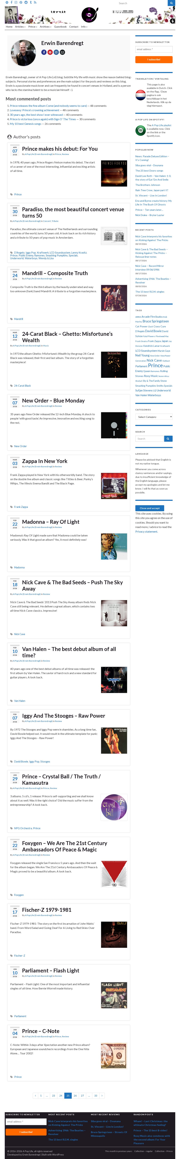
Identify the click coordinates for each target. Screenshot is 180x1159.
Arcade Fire (148, 316)
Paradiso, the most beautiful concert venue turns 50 (73, 212)
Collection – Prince (164, 1151)
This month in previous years (118, 1151)
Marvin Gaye (164, 351)
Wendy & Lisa (46, 258)
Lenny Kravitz (79, 252)
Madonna (19, 567)
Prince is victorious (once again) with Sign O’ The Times (43, 119)
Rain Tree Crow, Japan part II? (151, 190)
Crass (157, 326)
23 (53, 1095)
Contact (73, 26)
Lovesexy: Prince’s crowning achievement (34, 110)
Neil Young (142, 355)
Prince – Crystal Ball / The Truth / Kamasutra (61, 779)
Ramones (39, 255)
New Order (20, 446)
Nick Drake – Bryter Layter (149, 215)
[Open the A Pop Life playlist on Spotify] (7, 2)
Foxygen (19, 894)
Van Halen (19, 700)
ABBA (138, 317)
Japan (165, 341)
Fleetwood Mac (162, 336)
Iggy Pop (31, 252)
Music (46, 345)
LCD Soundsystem (60, 252)
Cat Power (141, 326)
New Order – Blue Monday (53, 400)
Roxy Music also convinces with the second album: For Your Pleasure (152, 1139)
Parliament (20, 1016)
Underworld (17, 258)
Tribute (55, 221)
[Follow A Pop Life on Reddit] (26, 2)
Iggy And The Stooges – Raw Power (63, 715)
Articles (19, 26)
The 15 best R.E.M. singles (149, 291)
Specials (73, 255)
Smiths (160, 385)
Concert (47, 221)
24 (60, 1095)
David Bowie (21, 761)
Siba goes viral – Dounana (149, 165)
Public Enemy (26, 255)
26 (75, 1095)
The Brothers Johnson (147, 184)
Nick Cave (19, 634)
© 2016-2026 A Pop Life (20, 1151)
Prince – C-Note (40, 1031)
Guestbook (60, 26)
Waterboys (31, 258)
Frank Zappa (21, 506)
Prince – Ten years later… (149, 209)
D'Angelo (19, 252)
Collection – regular (143, 1151)
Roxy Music (151, 375)
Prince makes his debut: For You (60, 148)
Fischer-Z (19, 955)
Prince (32, 26)
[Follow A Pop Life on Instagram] (16, 2)
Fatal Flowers (149, 336)
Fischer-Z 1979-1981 (46, 909)
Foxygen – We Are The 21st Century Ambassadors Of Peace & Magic (64, 846)
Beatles (159, 317)
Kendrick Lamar (151, 345)
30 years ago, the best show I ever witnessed (36, 114)
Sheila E (138, 381)
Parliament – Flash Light (50, 970)
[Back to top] (172, 1151)
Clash (150, 326)
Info (83, 26)
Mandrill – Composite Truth (55, 273)
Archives (45, 26)
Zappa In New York (45, 461)
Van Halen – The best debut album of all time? (69, 652)
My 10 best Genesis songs (25, 123)
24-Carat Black (22, 385)
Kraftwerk (43, 252)
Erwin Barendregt (31, 1154)
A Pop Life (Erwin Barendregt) (39, 154)
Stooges (45, 761)
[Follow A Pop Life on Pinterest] (21, 2)
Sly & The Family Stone (155, 380)
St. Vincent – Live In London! (151, 195)
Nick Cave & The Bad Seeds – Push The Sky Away (72, 585)
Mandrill (18, 318)
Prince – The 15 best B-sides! (150, 1130)
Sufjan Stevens (144, 390)
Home (9, 26)
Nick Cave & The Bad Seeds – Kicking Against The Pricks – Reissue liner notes (151, 253)
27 (82, 1095)
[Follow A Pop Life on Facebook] (11, 2)
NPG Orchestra (23, 828)
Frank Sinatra (141, 341)
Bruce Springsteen (156, 321)
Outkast (166, 361)
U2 (154, 390)
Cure (163, 326)
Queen (146, 371)
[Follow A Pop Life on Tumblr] (31, 2)
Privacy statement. (146, 531)
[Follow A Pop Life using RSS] (35, 2)
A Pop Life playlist (161, 125)
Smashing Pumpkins (57, 255)
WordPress (58, 1154)
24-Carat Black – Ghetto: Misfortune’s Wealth (67, 337)
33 (95, 1095)
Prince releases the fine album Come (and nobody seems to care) (48, 105)
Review (65, 154)
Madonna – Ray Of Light (50, 521)
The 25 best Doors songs (149, 170)
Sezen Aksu (163, 376)
